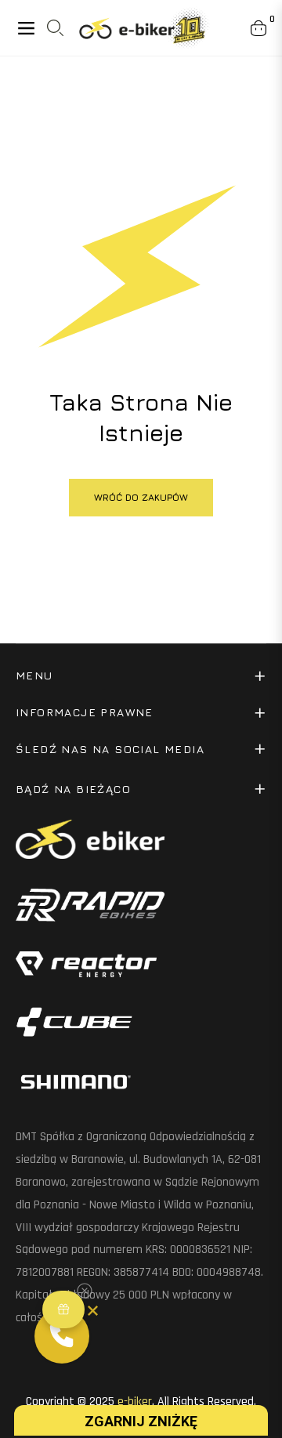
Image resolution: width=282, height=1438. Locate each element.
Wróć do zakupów (141, 497)
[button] (63, 1309)
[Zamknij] (93, 1311)
